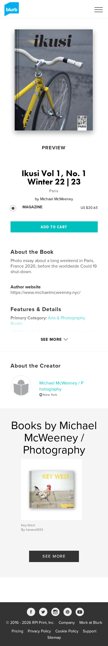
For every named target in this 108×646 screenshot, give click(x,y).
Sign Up (77, 9)
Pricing (17, 631)
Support (89, 631)
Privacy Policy (39, 631)
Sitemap (54, 637)
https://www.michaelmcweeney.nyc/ (46, 292)
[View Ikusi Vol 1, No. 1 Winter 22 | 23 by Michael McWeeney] (54, 79)
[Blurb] (11, 11)
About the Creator (36, 366)
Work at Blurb (90, 622)
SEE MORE (54, 556)
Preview (54, 148)
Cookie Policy (66, 631)
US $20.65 (89, 207)
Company (67, 622)
